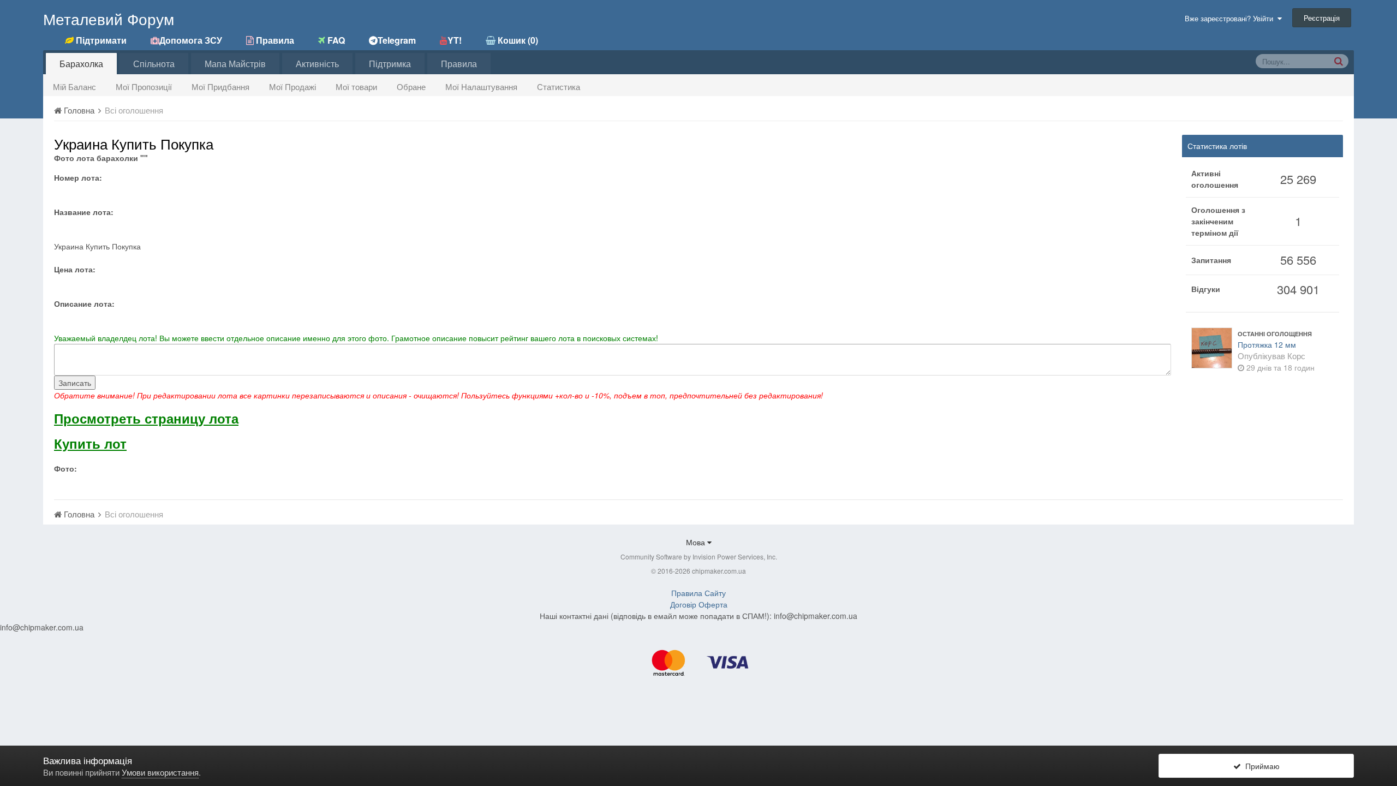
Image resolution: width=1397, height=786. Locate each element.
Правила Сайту (698, 592)
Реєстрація (1322, 18)
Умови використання (160, 772)
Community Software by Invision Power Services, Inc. (698, 556)
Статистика (558, 86)
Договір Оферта (698, 604)
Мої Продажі (292, 86)
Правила (459, 63)
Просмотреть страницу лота (146, 418)
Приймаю (1260, 765)
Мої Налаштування (481, 86)
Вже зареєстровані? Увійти (1231, 18)
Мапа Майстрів (235, 63)
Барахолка (81, 63)
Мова (696, 542)
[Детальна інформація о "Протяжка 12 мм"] (1211, 347)
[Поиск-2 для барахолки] (1338, 60)
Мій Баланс (74, 86)
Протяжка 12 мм (1267, 344)
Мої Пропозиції (144, 86)
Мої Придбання (220, 86)
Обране (411, 86)
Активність (317, 63)
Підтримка (390, 63)
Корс (1296, 355)
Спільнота (154, 63)
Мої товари (356, 86)
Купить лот (90, 443)
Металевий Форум (108, 18)
